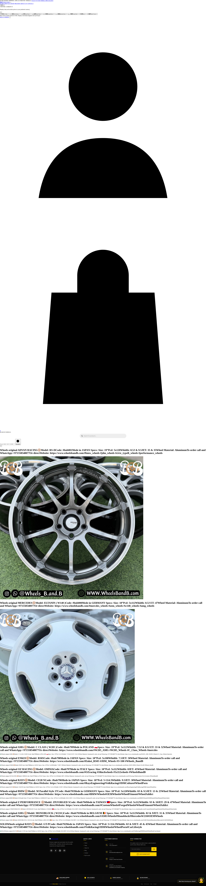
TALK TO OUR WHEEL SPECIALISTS (42, 0)
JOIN (154, 849)
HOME (2, 3)
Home (85, 843)
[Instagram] (51, 850)
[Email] (64, 850)
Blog (85, 850)
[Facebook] (55, 850)
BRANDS (17, 3)
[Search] (10, 17)
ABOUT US (23, 3)
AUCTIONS (11, 3)
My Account (87, 855)
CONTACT (30, 3)
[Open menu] (10, 2)
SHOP (5, 3)
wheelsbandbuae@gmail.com (115, 852)
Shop (85, 845)
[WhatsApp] (60, 850)
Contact (86, 853)
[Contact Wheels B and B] (201, 881)
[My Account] (103, 223)
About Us (86, 848)
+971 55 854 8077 (113, 845)
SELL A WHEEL (4, 17)
